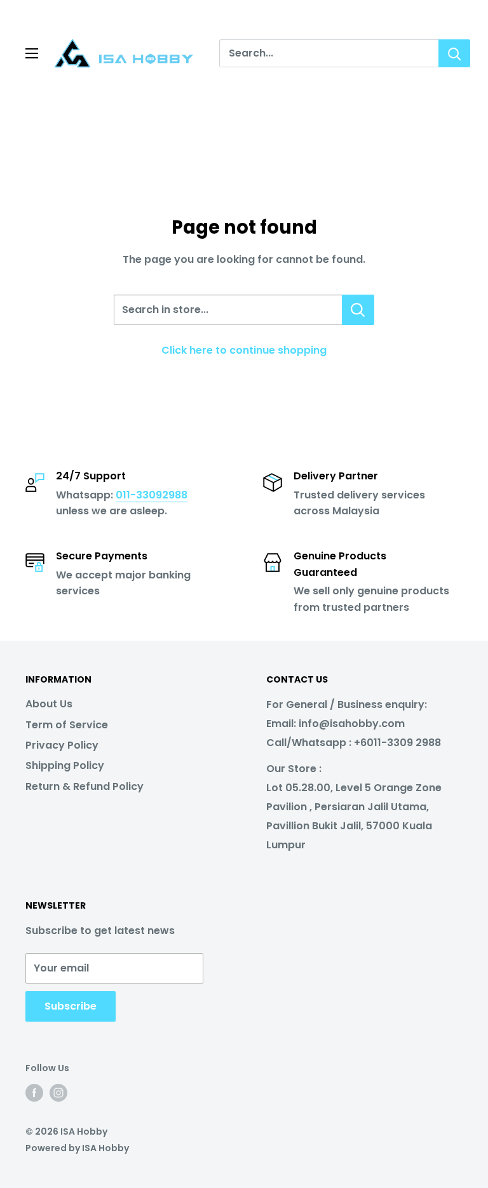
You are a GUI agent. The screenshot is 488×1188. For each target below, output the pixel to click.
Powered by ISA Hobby (77, 1148)
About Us (48, 704)
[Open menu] (31, 53)
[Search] (454, 53)
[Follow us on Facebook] (34, 1092)
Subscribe (70, 1006)
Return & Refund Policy (84, 786)
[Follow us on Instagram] (58, 1092)
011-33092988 (151, 495)
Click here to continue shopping (244, 350)
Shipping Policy (64, 765)
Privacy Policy (61, 745)
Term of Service (66, 724)
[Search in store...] (358, 310)
